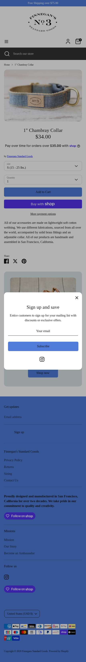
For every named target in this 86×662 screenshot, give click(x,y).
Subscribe (43, 346)
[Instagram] (42, 359)
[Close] (76, 297)
